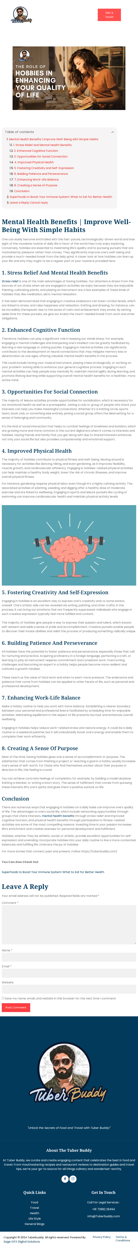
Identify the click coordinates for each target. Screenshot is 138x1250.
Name (7, 950)
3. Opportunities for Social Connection (41, 156)
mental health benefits (58, 816)
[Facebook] (65, 1179)
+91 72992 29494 (103, 1209)
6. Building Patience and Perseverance (41, 174)
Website (7, 982)
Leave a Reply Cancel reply (29, 203)
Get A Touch (109, 15)
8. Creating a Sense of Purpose (35, 185)
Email (7, 966)
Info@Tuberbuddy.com (103, 1216)
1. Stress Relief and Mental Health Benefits (42, 145)
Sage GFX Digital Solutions (22, 1242)
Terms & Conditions (123, 1238)
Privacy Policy (102, 1237)
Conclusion (21, 191)
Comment (10, 903)
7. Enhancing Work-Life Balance (36, 179)
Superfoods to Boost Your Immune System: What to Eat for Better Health (61, 197)
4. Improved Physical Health (34, 162)
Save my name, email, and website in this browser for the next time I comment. (60, 998)
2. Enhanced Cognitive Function (36, 151)
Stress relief (10, 281)
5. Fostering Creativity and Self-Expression (44, 168)
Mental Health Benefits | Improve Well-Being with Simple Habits (53, 139)
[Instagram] (73, 1179)
